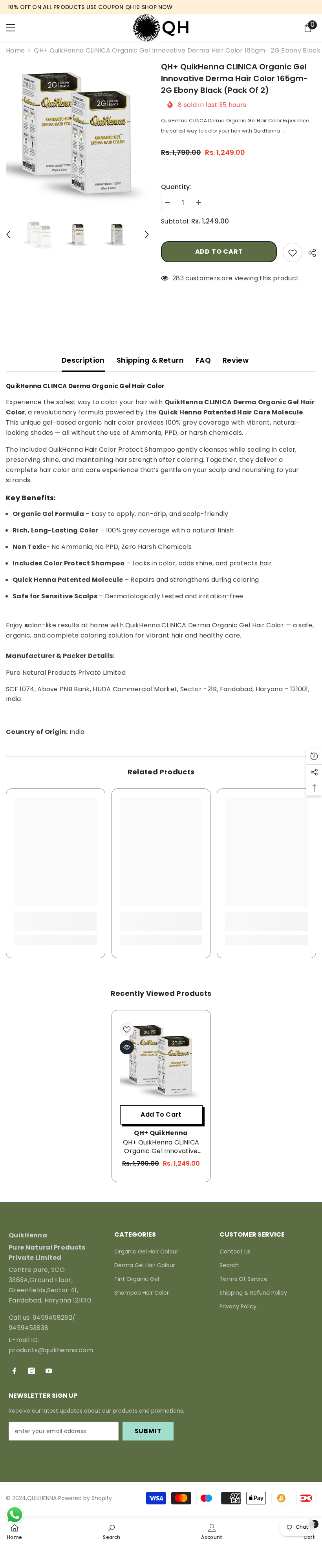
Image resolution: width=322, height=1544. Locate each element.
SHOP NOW (157, 7)
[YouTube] (49, 1371)
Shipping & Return (150, 360)
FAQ (203, 360)
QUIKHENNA (42, 1498)
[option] (77, 132)
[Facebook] (14, 1371)
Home (15, 50)
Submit (148, 1430)
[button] (8, 234)
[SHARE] (309, 252)
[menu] (10, 28)
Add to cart (219, 251)
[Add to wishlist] (292, 252)
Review (236, 360)
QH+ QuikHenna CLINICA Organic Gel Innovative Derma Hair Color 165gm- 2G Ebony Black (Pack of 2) (161, 1146)
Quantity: (176, 186)
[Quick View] (127, 1047)
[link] (55, 926)
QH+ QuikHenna (161, 1132)
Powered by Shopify (85, 1498)
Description (83, 360)
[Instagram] (31, 1371)
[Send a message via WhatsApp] (15, 1515)
